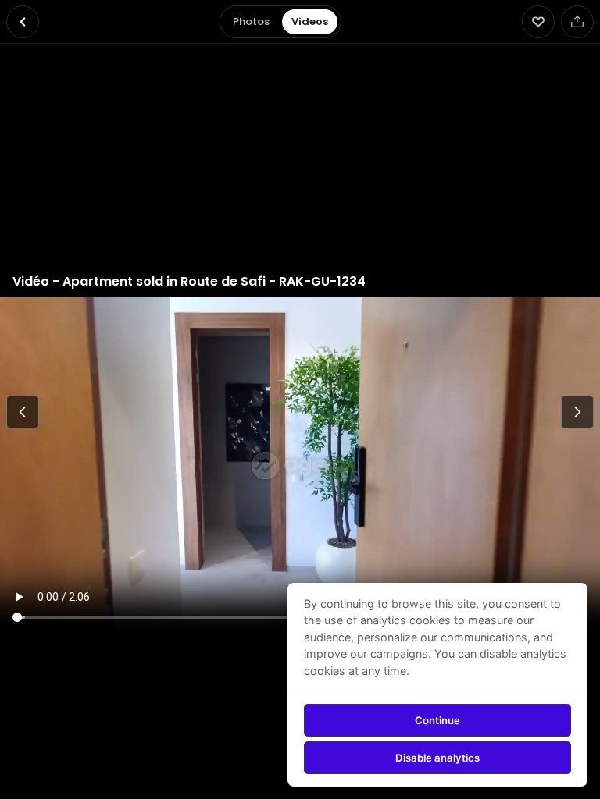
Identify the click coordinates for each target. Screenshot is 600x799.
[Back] (22, 21)
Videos (309, 21)
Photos (251, 21)
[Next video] (577, 412)
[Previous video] (22, 412)
